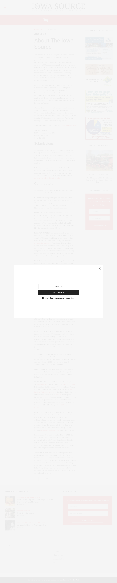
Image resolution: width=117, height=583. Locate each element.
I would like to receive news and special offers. (60, 298)
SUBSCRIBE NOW (58, 292)
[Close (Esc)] (99, 268)
